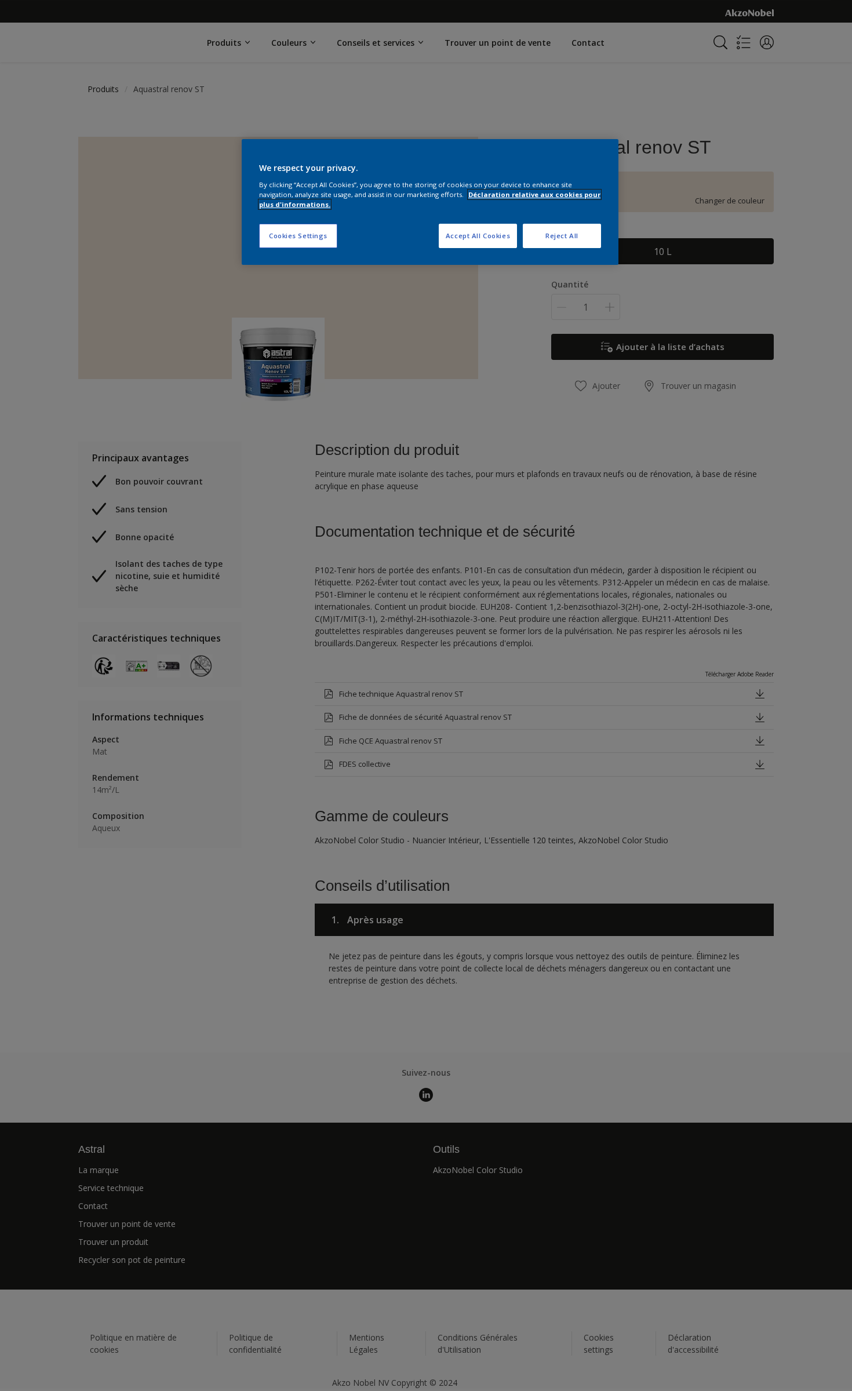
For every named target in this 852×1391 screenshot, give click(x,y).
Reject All (561, 235)
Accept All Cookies (478, 235)
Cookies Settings (298, 235)
